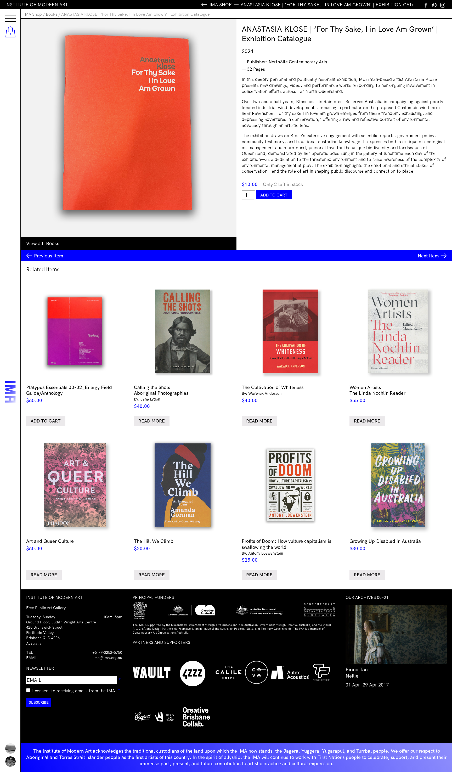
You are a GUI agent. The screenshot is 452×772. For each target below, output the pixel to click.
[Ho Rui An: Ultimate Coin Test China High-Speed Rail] (10, 748)
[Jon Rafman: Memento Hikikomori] (10, 761)
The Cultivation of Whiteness (272, 393)
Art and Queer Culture (50, 544)
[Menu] (5, 13)
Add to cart (273, 195)
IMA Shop (33, 14)
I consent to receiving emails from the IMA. (76, 690)
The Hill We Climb (153, 544)
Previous (48, 256)
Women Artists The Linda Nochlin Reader (377, 393)
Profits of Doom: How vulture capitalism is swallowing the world (286, 550)
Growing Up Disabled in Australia (385, 544)
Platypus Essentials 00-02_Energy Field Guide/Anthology (69, 393)
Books (51, 14)
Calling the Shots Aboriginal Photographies (161, 396)
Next (428, 256)
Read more (151, 421)
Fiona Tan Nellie (357, 672)
